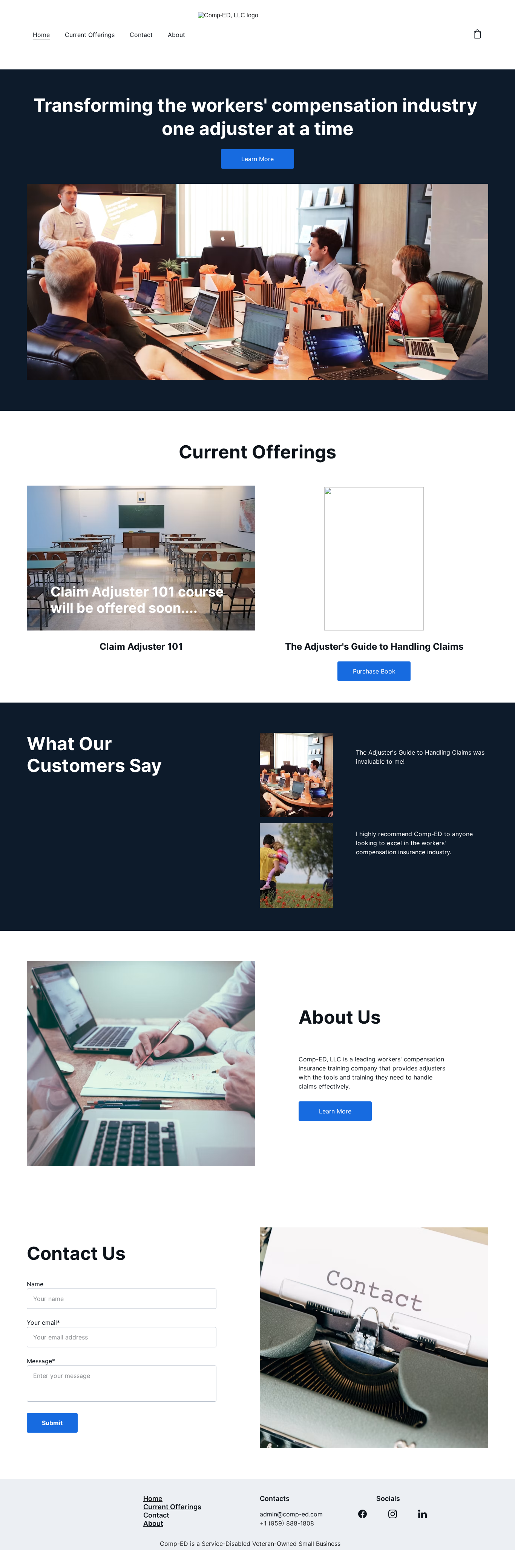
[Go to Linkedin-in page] (422, 1514)
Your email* (43, 1322)
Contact (141, 34)
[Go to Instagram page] (392, 1514)
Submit (52, 1423)
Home (41, 34)
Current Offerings (90, 34)
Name (35, 1284)
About (176, 34)
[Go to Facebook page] (362, 1514)
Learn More (257, 159)
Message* (41, 1361)
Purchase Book (374, 671)
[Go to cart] (477, 34)
